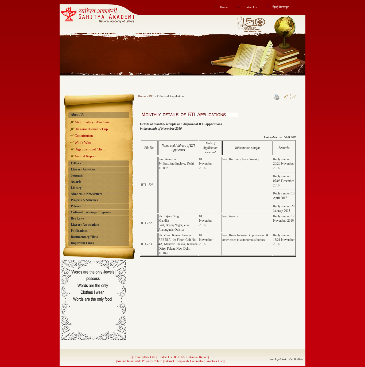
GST (184, 357)
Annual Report (85, 156)
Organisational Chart (90, 149)
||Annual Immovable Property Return (139, 361)
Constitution (84, 136)
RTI (151, 96)
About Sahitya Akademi (92, 122)
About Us (149, 357)
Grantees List (214, 361)
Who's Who (83, 143)
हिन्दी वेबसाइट (281, 7)
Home (224, 7)
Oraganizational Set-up (91, 129)
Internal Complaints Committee (184, 361)
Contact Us (250, 7)
